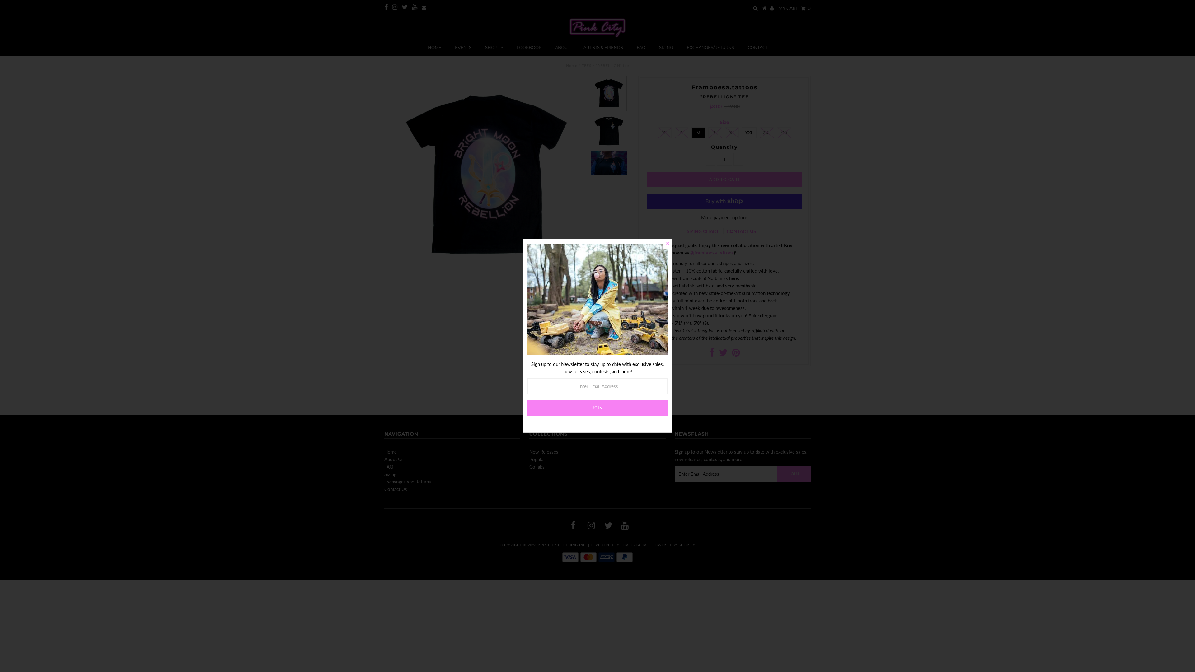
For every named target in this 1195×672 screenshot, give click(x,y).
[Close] (667, 244)
